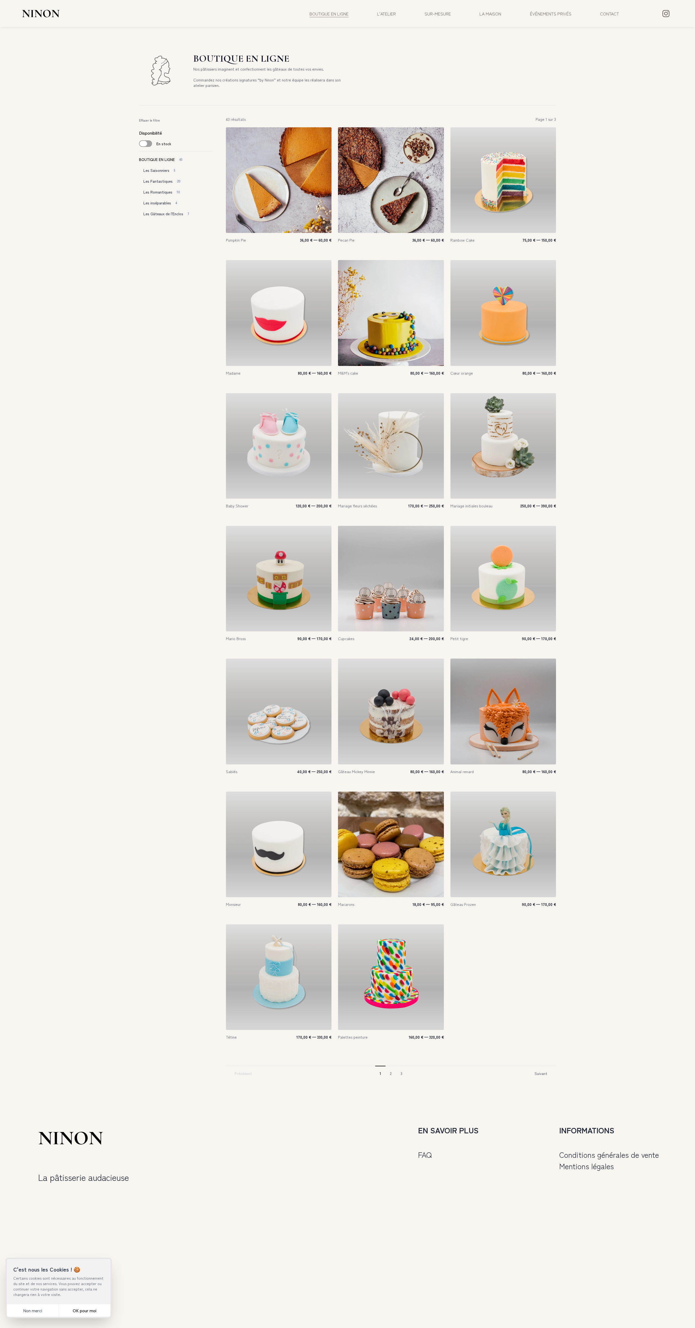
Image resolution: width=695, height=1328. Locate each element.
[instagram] (665, 13)
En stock (163, 143)
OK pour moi (84, 1310)
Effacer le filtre (149, 120)
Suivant (541, 1073)
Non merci (32, 1310)
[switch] (145, 143)
